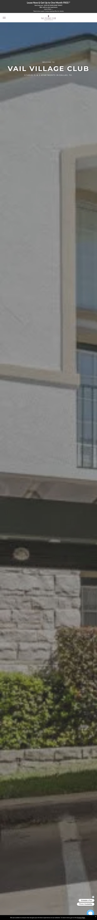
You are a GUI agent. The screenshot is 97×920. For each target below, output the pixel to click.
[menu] (4, 17)
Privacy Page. (81, 917)
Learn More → (48, 9)
